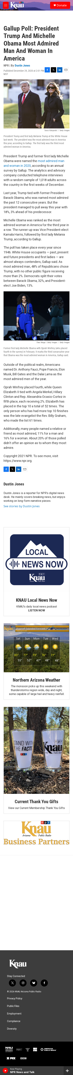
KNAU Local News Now (36, 600)
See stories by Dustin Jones (22, 506)
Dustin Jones (22, 65)
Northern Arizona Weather (36, 680)
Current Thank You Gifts (36, 801)
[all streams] (68, 1070)
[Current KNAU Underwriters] (36, 832)
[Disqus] (36, 903)
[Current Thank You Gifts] (36, 750)
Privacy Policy (14, 998)
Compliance (13, 1021)
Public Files (13, 1006)
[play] (5, 1070)
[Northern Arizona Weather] (36, 647)
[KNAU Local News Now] (36, 559)
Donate (62, 5)
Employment (14, 1013)
